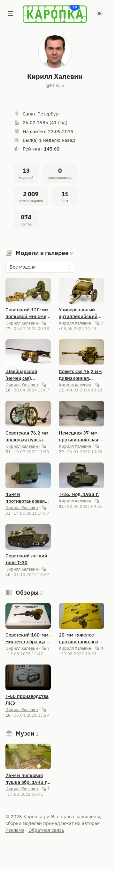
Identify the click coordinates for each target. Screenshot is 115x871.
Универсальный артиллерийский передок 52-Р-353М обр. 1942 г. (81, 313)
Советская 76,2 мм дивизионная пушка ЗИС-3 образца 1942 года (80, 374)
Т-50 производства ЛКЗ (27, 699)
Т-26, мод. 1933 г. (79, 494)
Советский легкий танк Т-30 (26, 559)
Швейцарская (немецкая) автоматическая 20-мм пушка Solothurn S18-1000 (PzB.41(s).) (27, 374)
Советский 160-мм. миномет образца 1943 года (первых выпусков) (27, 638)
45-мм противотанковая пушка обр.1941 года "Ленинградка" (25, 497)
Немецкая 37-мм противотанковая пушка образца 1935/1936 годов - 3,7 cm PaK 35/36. (80, 436)
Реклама (14, 830)
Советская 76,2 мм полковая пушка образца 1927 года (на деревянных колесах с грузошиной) (27, 436)
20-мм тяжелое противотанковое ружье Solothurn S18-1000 (78, 638)
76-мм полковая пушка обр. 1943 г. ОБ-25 (26, 778)
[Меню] (10, 14)
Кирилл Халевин (21, 322)
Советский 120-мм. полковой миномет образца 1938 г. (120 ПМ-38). (27, 313)
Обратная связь (46, 830)
